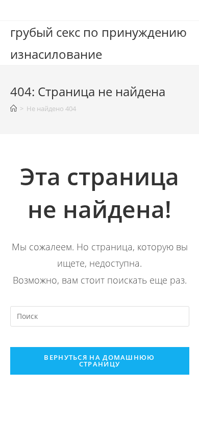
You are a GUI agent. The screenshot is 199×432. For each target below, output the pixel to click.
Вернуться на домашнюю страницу (99, 361)
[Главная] (13, 108)
